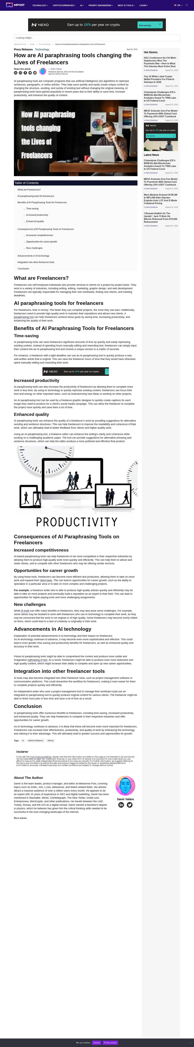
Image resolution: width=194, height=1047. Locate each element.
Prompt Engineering (100, 5)
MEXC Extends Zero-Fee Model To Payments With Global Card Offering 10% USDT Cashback (160, 114)
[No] (190, 1042)
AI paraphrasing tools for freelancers (36, 196)
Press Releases (23, 49)
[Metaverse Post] (15, 5)
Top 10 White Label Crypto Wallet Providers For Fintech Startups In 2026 (159, 79)
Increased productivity (37, 215)
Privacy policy (110, 1042)
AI (81, 5)
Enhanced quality (35, 221)
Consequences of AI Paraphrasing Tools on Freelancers (46, 229)
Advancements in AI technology (33, 256)
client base (46, 580)
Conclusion (23, 268)
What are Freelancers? (29, 189)
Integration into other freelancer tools (36, 262)
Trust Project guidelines (40, 756)
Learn (142, 5)
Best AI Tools (125, 5)
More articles (20, 818)
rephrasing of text (37, 660)
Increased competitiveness (39, 235)
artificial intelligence (35, 741)
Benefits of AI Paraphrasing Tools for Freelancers (42, 202)
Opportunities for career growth (41, 241)
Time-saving (32, 208)
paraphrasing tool (24, 317)
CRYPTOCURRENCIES (63, 5)
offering (50, 741)
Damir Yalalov (56, 69)
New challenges (34, 248)
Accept (96, 1042)
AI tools (25, 610)
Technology (39, 5)
